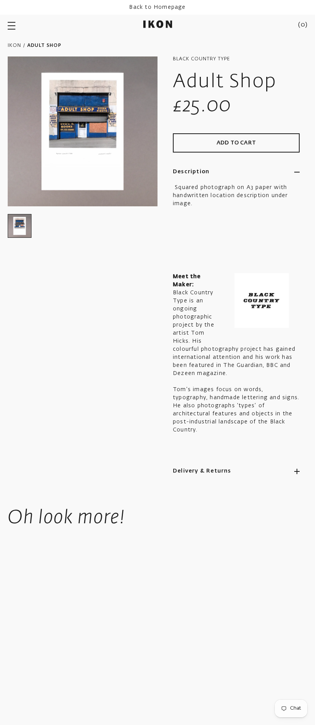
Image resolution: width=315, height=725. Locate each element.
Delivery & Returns (202, 471)
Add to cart (236, 143)
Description (191, 171)
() (302, 25)
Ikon (14, 45)
